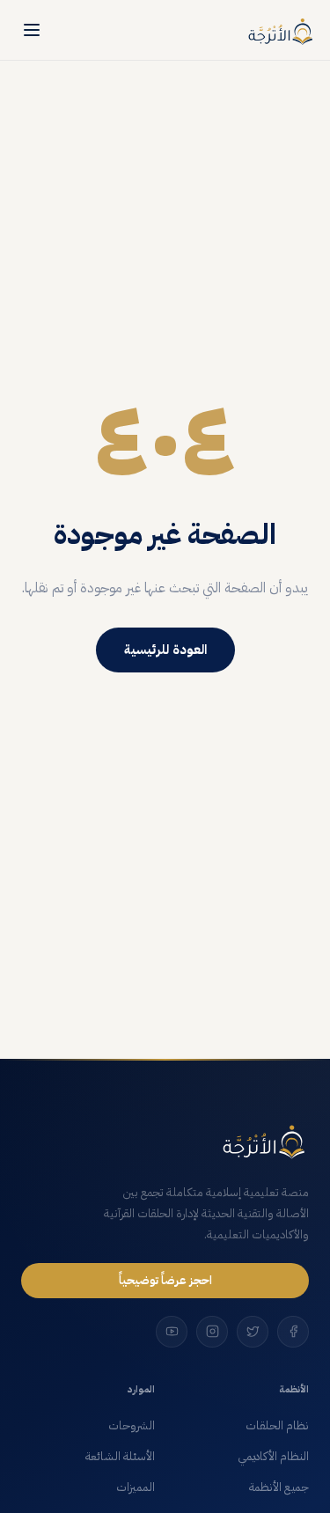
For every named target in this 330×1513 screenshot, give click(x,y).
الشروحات (131, 1426)
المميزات (135, 1487)
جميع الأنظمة (279, 1487)
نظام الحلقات (277, 1426)
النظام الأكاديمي (273, 1456)
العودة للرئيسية (165, 649)
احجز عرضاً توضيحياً (165, 1280)
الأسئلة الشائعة (120, 1456)
